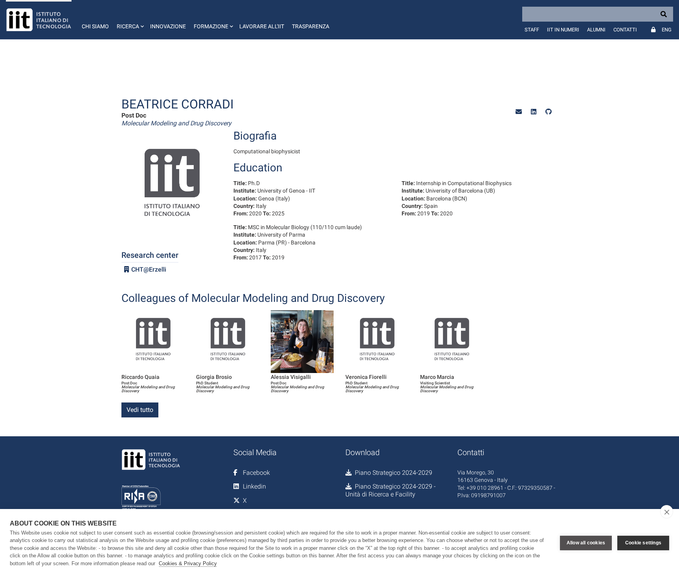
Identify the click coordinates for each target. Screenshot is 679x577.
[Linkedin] (534, 112)
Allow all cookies (586, 543)
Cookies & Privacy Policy (188, 563)
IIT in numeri (563, 30)
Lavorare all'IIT (261, 26)
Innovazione (168, 26)
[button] (129, 19)
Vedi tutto (140, 409)
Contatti (625, 30)
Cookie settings (643, 543)
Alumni (596, 30)
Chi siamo (95, 26)
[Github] (548, 112)
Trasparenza (310, 26)
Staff (532, 30)
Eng (667, 30)
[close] (666, 511)
